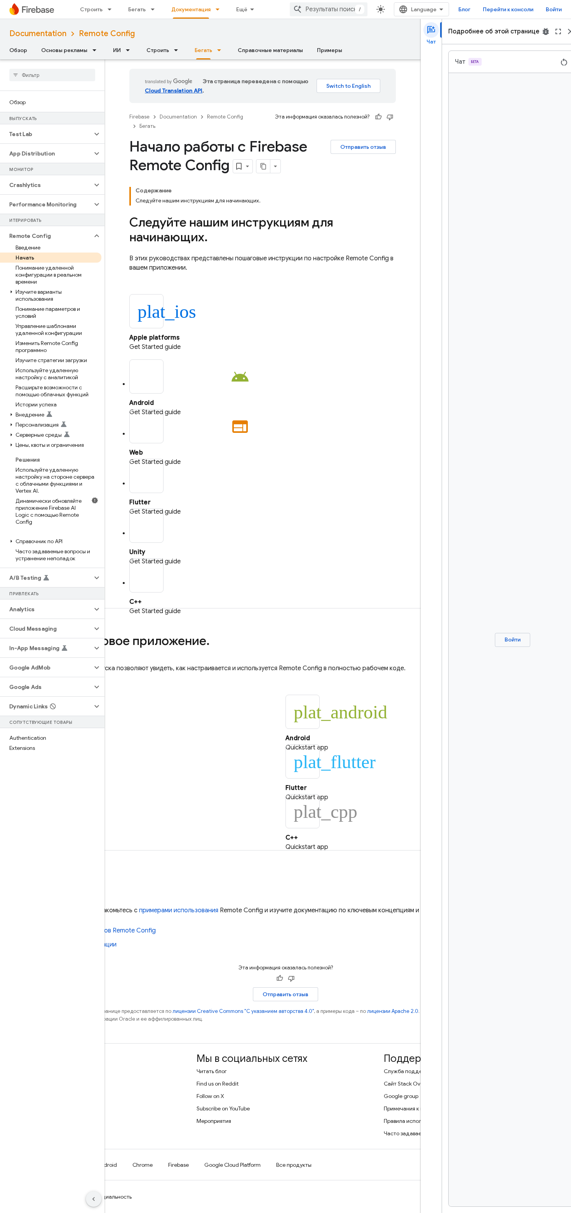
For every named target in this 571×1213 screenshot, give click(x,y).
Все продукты (294, 1164)
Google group (401, 1096)
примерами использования (178, 910)
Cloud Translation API (173, 90)
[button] (46, 134)
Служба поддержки (409, 1071)
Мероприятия (214, 1120)
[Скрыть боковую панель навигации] (93, 1199)
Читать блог (212, 1071)
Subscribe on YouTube (223, 1108)
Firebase (139, 116)
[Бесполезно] (390, 117)
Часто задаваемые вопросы (419, 1133)
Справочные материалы (270, 50)
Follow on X (210, 1096)
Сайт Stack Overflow (410, 1083)
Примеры (329, 50)
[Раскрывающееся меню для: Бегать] (155, 9)
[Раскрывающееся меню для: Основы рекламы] (96, 50)
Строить (91, 9)
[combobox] (328, 9)
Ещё (241, 9)
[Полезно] (378, 117)
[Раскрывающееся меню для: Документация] (220, 9)
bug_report (545, 31)
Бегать (137, 9)
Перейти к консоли (508, 9)
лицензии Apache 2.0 (392, 1011)
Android (107, 1164)
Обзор (18, 50)
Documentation (37, 33)
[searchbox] (52, 75)
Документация (191, 9)
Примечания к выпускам (414, 1108)
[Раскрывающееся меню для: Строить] (112, 9)
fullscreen (558, 31)
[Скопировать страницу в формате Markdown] (263, 166)
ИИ (117, 50)
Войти (554, 9)
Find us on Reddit (217, 1083)
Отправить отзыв (363, 146)
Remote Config (107, 33)
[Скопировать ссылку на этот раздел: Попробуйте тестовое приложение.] (217, 642)
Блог (464, 9)
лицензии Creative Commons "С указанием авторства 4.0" (243, 1011)
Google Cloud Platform (232, 1164)
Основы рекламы (64, 50)
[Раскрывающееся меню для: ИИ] (130, 50)
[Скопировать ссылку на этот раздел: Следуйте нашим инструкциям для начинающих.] (215, 238)
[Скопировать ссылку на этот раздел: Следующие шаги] (111, 884)
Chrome (142, 1164)
